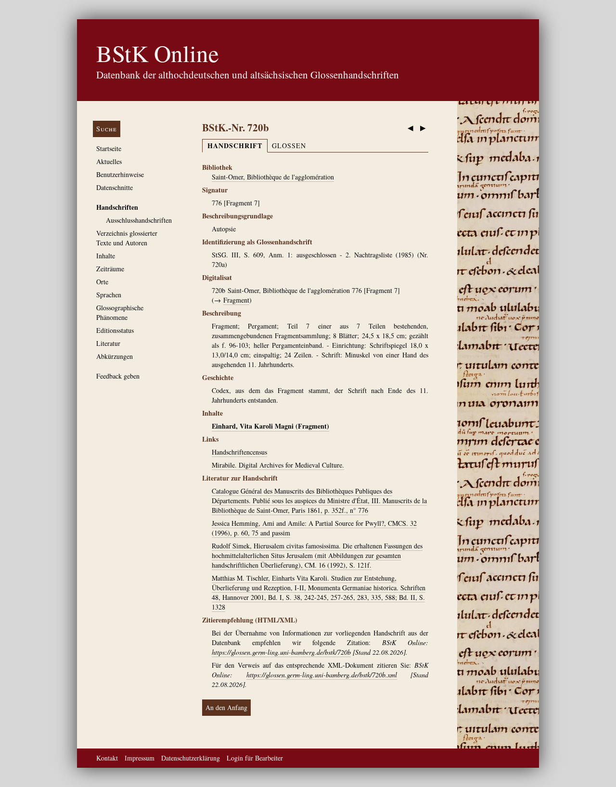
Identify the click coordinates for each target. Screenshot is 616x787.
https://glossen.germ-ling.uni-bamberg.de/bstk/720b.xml (321, 674)
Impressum (139, 757)
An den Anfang (226, 707)
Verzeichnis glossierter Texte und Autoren (126, 237)
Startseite (108, 148)
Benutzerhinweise (120, 174)
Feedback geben (118, 376)
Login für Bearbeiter (255, 757)
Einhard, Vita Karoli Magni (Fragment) (270, 426)
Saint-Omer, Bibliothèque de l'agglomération (273, 176)
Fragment (236, 300)
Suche (106, 128)
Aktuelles (109, 161)
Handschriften (117, 207)
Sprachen (108, 294)
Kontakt (107, 757)
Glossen (289, 145)
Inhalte (105, 255)
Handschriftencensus (239, 452)
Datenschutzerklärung (190, 757)
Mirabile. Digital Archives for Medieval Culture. (278, 465)
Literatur (108, 343)
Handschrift (234, 145)
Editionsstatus (115, 330)
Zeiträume (110, 268)
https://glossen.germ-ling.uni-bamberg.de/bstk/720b (281, 652)
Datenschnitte (114, 187)
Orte (102, 281)
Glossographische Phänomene (119, 312)
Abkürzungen (114, 356)
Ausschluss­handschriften (139, 220)
